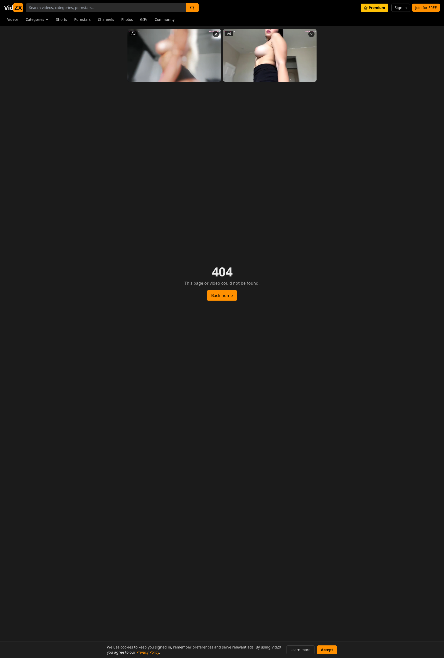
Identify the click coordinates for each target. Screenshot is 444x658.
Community (164, 19)
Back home (222, 295)
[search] (192, 7)
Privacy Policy (147, 652)
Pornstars (82, 19)
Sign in (401, 7)
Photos (127, 19)
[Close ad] (216, 34)
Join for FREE (426, 7)
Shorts (61, 19)
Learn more (300, 649)
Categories (35, 19)
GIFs (143, 19)
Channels (106, 19)
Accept (327, 649)
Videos (12, 19)
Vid (13, 8)
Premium (377, 7)
